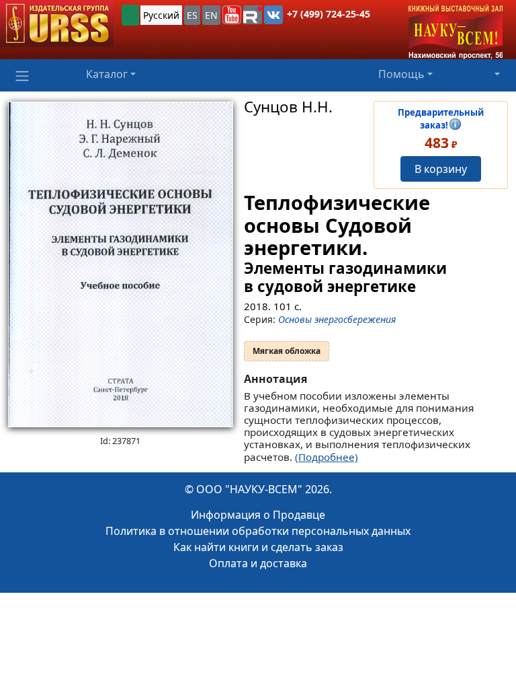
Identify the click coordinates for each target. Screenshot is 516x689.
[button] (231, 14)
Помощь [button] (401, 74)
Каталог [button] (107, 74)
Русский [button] (161, 15)
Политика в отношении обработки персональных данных (258, 530)
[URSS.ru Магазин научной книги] (57, 23)
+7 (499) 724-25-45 (328, 13)
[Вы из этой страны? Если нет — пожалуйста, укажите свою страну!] (130, 15)
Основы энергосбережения (337, 319)
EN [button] (211, 15)
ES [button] (192, 15)
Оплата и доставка (258, 563)
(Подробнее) (326, 457)
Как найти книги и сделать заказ (258, 547)
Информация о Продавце (258, 514)
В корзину (441, 168)
